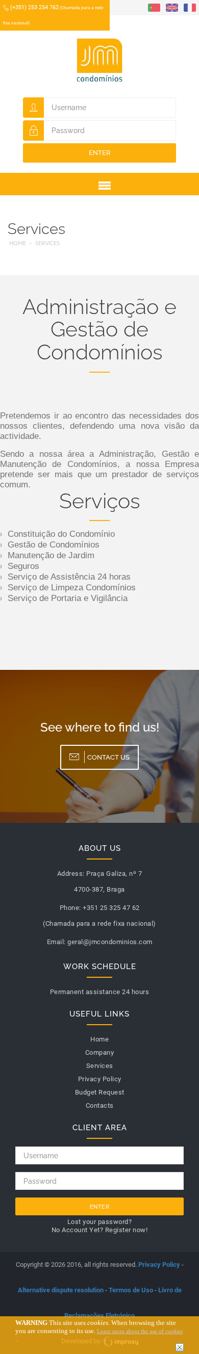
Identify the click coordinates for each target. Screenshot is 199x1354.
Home (17, 243)
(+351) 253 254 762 (53, 14)
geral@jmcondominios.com (110, 942)
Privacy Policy (159, 1264)
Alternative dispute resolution (61, 1290)
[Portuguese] (154, 7)
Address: (71, 873)
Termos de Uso (131, 1290)
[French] (189, 7)
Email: (56, 942)
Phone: (70, 908)
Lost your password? (99, 1222)
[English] (172, 7)
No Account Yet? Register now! (100, 1230)
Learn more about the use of (140, 1331)
